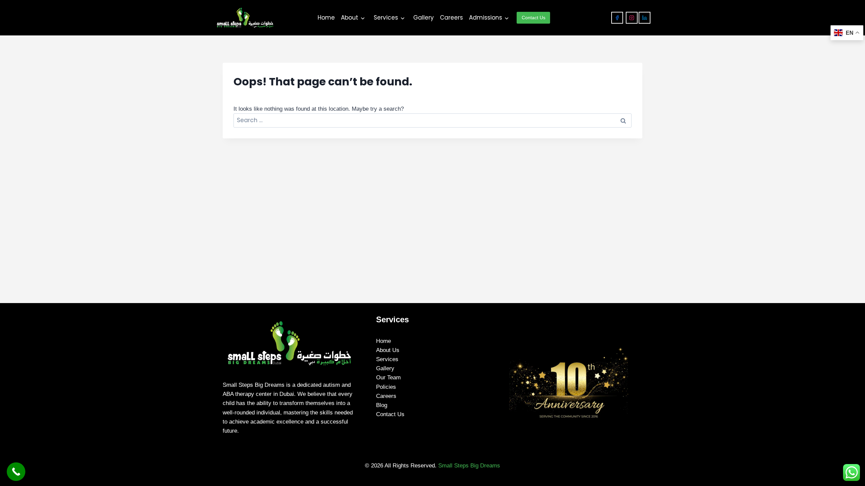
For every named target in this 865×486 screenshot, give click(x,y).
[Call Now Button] (16, 471)
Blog (381, 405)
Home (326, 18)
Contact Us (390, 414)
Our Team (388, 377)
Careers (451, 18)
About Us (387, 350)
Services (386, 18)
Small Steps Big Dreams (469, 465)
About (349, 18)
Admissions (485, 18)
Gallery (423, 18)
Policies (386, 387)
